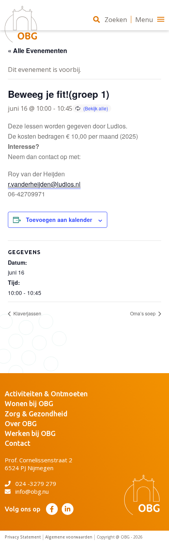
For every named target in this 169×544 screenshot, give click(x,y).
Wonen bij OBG (29, 403)
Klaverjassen (26, 313)
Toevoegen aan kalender (59, 219)
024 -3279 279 (35, 483)
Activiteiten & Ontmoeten (46, 393)
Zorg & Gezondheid (36, 414)
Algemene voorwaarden (68, 537)
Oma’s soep (143, 313)
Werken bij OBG (30, 433)
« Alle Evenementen (37, 50)
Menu (144, 19)
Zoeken (116, 19)
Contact (17, 443)
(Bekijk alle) (95, 108)
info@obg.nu (32, 491)
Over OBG (21, 423)
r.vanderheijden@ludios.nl (44, 184)
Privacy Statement (23, 537)
